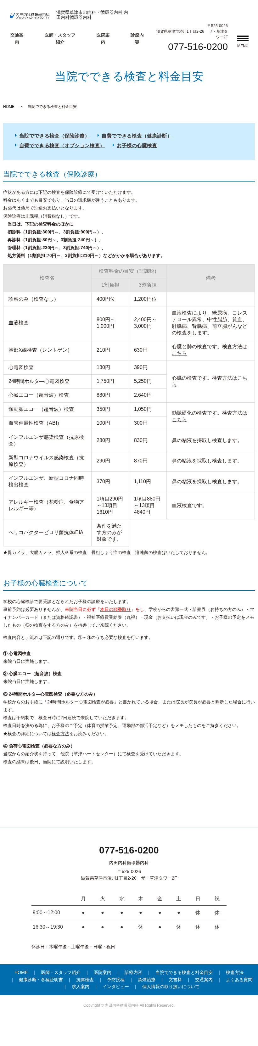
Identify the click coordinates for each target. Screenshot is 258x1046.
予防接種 (116, 979)
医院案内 (102, 972)
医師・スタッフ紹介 (61, 972)
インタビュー (116, 986)
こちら (179, 353)
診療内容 (133, 972)
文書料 (175, 979)
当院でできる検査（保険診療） (54, 135)
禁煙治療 (146, 979)
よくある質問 (239, 979)
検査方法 (60, 733)
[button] (243, 39)
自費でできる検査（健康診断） (137, 135)
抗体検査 (85, 979)
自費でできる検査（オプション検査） (62, 145)
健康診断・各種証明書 (41, 979)
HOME (8, 106)
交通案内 (204, 979)
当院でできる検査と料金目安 (184, 972)
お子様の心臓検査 (137, 145)
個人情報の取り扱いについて (170, 986)
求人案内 (80, 986)
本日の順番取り (115, 609)
